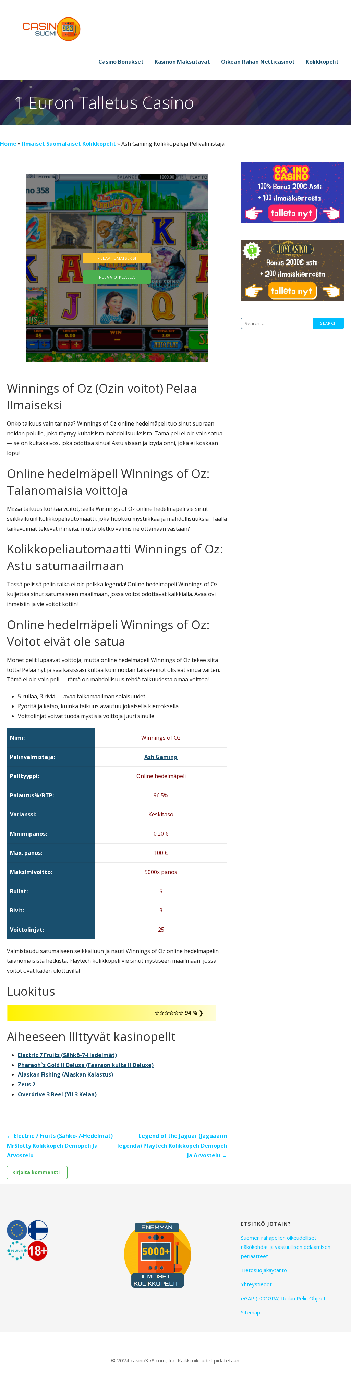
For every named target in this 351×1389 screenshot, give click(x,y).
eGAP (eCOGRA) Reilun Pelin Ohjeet (283, 1298)
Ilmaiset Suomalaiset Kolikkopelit (69, 143)
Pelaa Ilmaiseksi (116, 258)
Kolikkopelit (322, 61)
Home (8, 143)
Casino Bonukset (121, 61)
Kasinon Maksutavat (182, 61)
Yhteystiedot (256, 1284)
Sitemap (250, 1312)
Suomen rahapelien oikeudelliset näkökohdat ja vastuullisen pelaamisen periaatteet (285, 1246)
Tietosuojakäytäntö (264, 1270)
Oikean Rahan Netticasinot (258, 61)
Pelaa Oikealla (117, 277)
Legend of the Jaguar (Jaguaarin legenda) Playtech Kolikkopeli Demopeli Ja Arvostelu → (172, 1145)
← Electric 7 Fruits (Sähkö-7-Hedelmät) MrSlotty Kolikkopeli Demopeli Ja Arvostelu (60, 1145)
